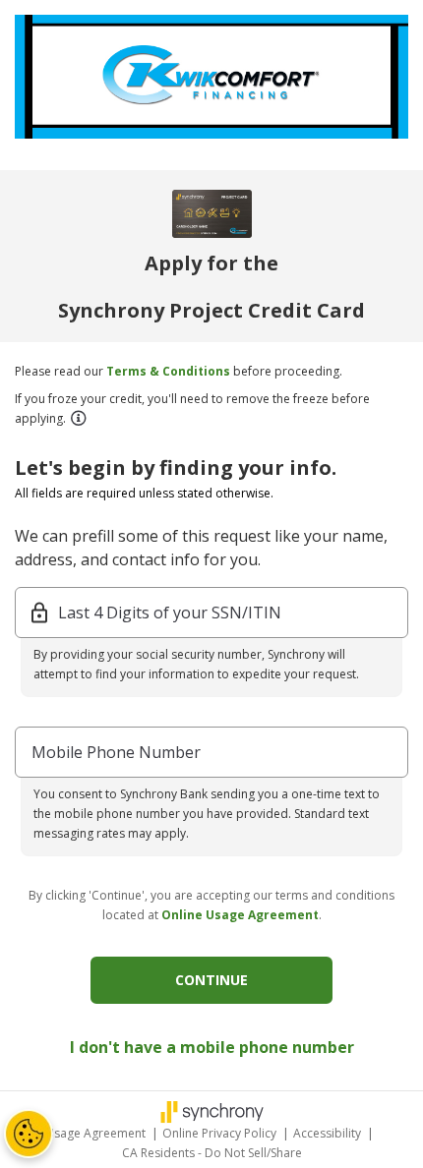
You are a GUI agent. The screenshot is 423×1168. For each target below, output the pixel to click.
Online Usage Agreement (240, 914)
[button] (78, 418)
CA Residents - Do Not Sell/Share (212, 1152)
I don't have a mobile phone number (212, 1047)
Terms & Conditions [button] (168, 371)
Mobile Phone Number (116, 752)
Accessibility (328, 1133)
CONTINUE (211, 979)
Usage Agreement (97, 1133)
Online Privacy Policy (220, 1133)
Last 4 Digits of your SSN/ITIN (169, 612)
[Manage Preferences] (28, 1133)
